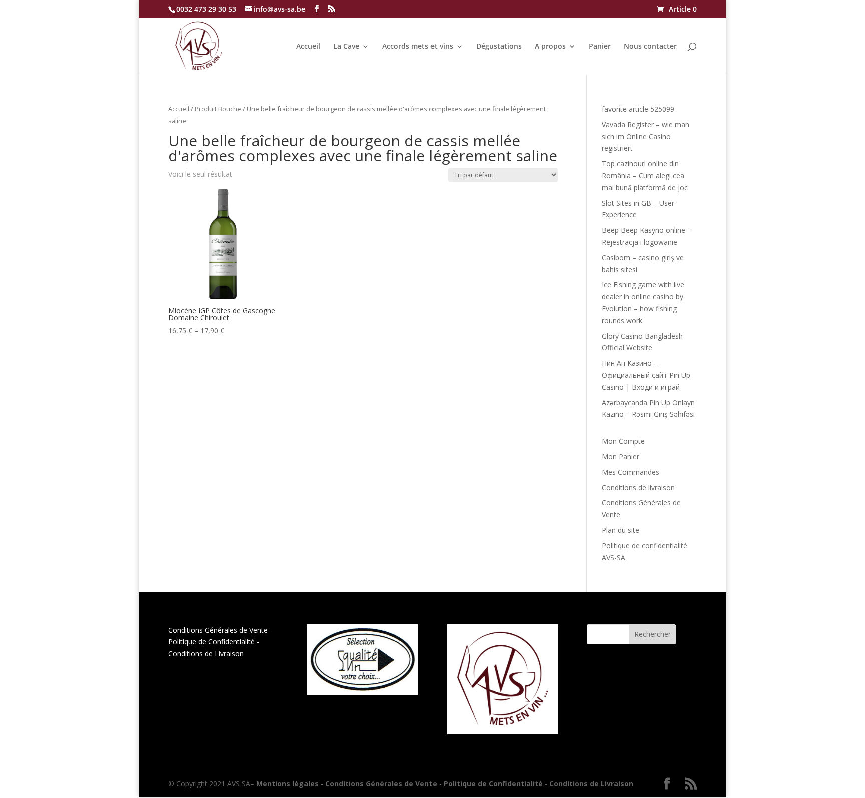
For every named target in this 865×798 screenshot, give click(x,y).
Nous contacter (650, 47)
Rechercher (652, 634)
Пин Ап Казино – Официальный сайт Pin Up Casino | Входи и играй (646, 375)
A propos (550, 47)
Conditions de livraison (638, 487)
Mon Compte (623, 441)
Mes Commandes (630, 472)
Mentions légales (287, 783)
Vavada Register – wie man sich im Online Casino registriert (645, 137)
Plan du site (620, 530)
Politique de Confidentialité (211, 641)
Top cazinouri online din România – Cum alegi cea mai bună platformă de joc (645, 175)
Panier (600, 47)
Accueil (308, 47)
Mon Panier (620, 457)
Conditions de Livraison (206, 653)
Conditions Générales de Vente (218, 630)
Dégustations (499, 47)
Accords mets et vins (417, 47)
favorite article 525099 (638, 109)
